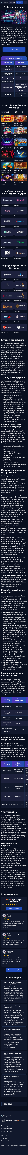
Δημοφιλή (4, 112)
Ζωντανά (12, 112)
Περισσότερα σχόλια (14, 970)
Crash (19, 112)
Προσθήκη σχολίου (14, 908)
